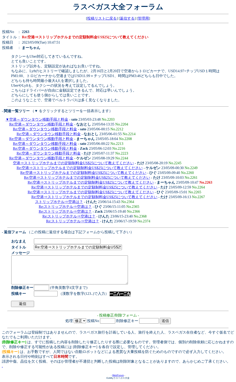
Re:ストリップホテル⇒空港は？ (65, 207)
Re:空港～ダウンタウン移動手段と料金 (41, 124)
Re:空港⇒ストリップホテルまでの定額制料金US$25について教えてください (80, 168)
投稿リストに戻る (102, 18)
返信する (127, 18)
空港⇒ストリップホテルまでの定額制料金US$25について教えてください (73, 163)
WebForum (118, 375)
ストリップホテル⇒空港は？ (59, 202)
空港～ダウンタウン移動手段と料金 (38, 119)
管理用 (143, 18)
